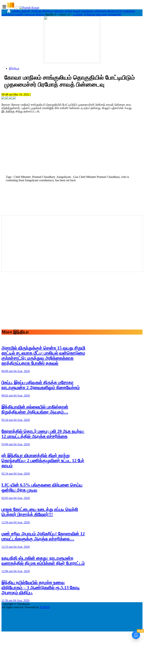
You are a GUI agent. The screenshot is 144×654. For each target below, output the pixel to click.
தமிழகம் (58, 11)
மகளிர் (19, 14)
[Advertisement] (72, 146)
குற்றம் (68, 11)
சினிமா (40, 14)
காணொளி (114, 14)
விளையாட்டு (114, 11)
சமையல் (29, 14)
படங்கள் (78, 14)
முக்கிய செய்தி (20, 11)
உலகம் (77, 11)
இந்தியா (47, 11)
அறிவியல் (89, 14)
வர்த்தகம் (100, 11)
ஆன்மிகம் (129, 11)
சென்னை (87, 11)
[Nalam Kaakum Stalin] (72, 62)
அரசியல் (36, 11)
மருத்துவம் (8, 14)
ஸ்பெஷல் (101, 14)
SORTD (45, 607)
